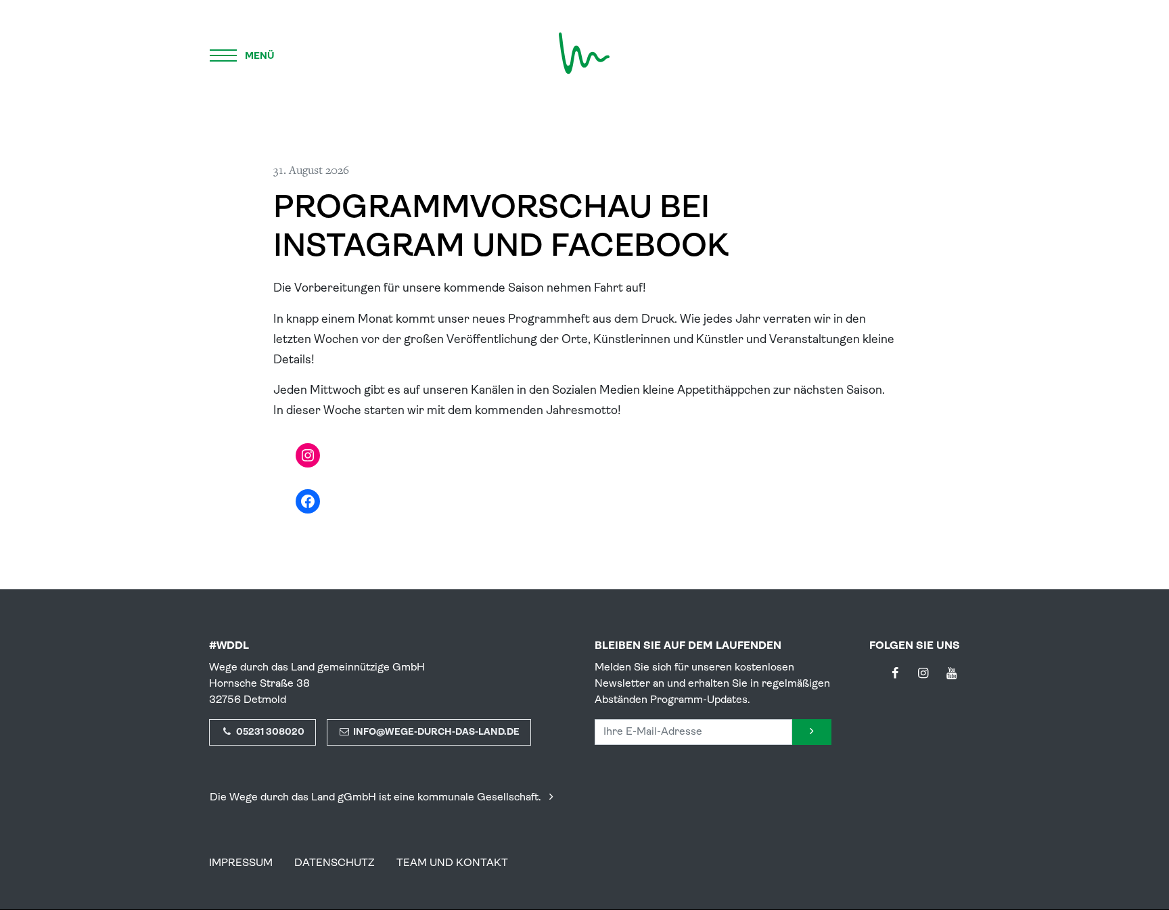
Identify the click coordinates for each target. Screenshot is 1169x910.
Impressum (241, 863)
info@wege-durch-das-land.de (435, 732)
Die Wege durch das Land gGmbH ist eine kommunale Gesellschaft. (377, 797)
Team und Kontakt (452, 863)
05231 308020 (269, 732)
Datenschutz (334, 863)
